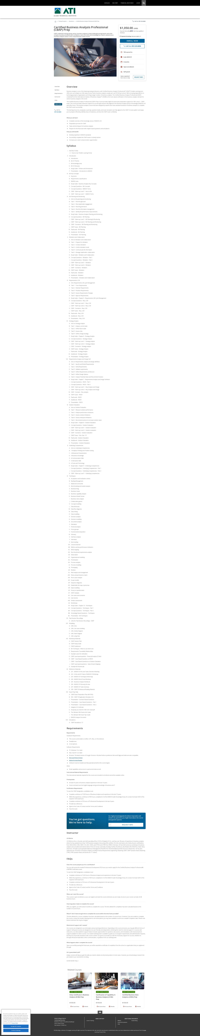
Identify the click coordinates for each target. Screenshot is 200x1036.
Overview (57, 86)
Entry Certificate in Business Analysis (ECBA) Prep (79, 996)
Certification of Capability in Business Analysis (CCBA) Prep (105, 997)
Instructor (57, 97)
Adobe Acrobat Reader (75, 760)
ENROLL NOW (132, 41)
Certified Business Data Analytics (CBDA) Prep (130, 996)
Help (119, 1024)
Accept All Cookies (16, 1026)
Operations (71, 21)
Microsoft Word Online (75, 758)
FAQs (56, 100)
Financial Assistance (122, 1022)
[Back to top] (100, 1018)
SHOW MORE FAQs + (73, 961)
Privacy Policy (102, 1032)
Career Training (90, 1020)
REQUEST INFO (138, 77)
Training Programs (62, 21)
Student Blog (134, 1020)
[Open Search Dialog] (144, 3)
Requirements (58, 93)
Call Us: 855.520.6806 (138, 21)
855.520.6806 (57, 112)
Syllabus (57, 90)
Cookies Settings (16, 1030)
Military (119, 1020)
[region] (16, 1022)
